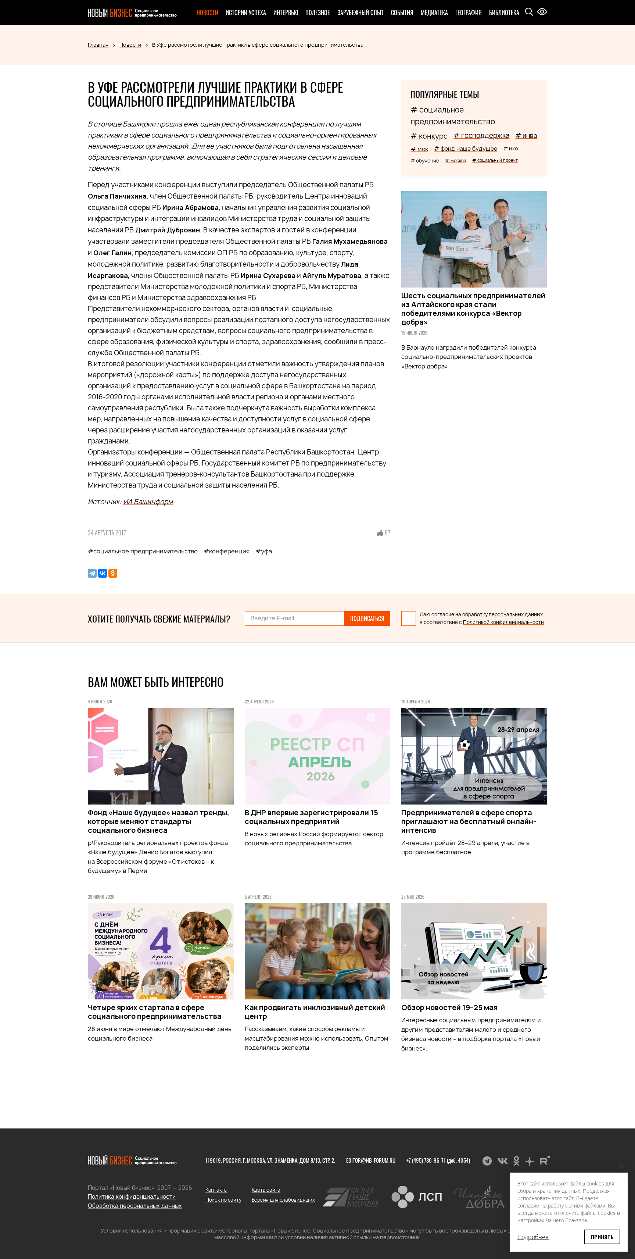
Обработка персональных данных (135, 1206)
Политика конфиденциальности (132, 1197)
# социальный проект (495, 160)
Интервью (285, 12)
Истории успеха (246, 12)
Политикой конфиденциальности (503, 622)
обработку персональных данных (502, 614)
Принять (602, 1237)
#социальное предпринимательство (143, 551)
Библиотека (504, 12)
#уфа (263, 551)
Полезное (317, 12)
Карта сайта (266, 1190)
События (402, 12)
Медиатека (434, 12)
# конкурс (429, 136)
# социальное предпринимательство (452, 115)
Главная (98, 44)
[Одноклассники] (112, 573)
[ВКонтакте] (102, 573)
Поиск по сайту (223, 1199)
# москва (455, 160)
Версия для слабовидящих (283, 1199)
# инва (526, 135)
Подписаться (367, 618)
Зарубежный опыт (360, 12)
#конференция (227, 551)
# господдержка (481, 135)
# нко (510, 148)
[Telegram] (92, 573)
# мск (419, 149)
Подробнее (533, 1237)
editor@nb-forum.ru (370, 1160)
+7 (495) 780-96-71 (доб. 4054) (438, 1160)
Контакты (216, 1190)
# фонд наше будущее (465, 149)
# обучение (424, 160)
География (468, 12)
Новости (207, 12)
